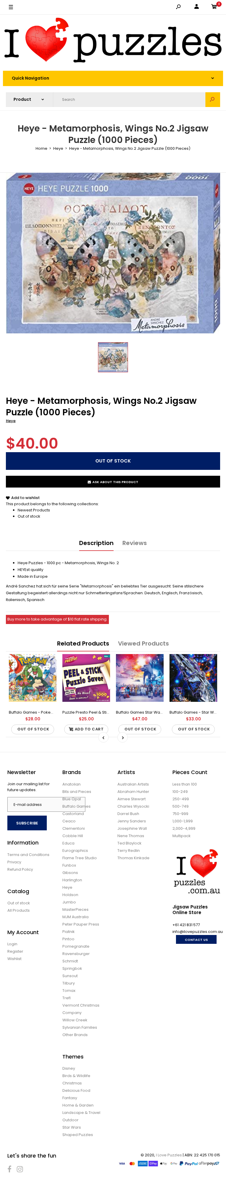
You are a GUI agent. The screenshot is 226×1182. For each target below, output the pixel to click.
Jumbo (69, 902)
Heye (11, 421)
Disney (68, 1068)
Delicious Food (76, 1090)
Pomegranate (75, 946)
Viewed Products (143, 643)
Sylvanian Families (79, 1027)
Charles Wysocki (133, 806)
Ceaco (69, 821)
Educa (68, 843)
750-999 (180, 813)
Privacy (14, 862)
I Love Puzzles (169, 1155)
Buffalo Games (76, 806)
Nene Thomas (130, 836)
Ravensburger (76, 954)
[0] (214, 7)
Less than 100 (184, 784)
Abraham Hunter (133, 791)
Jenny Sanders (131, 821)
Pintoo (68, 939)
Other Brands (75, 1035)
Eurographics (75, 850)
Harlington (72, 880)
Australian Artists (133, 784)
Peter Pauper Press (80, 924)
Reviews (134, 543)
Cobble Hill (72, 836)
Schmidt (70, 961)
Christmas (72, 1083)
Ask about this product (115, 482)
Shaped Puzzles (77, 1134)
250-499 (180, 799)
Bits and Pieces (76, 791)
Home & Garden (78, 1105)
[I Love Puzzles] (113, 41)
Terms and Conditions (28, 854)
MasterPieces (75, 909)
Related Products (83, 643)
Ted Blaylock (129, 843)
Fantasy (69, 1098)
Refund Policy (20, 869)
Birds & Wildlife (76, 1076)
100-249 (180, 791)
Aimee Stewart (131, 799)
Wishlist (14, 959)
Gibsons (70, 872)
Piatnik (68, 931)
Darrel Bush (128, 813)
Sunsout (70, 976)
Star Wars (71, 1127)
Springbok (72, 968)
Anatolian (71, 784)
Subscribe (27, 823)
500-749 (180, 806)
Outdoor (70, 1120)
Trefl (66, 998)
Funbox (69, 865)
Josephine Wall (132, 828)
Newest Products (34, 510)
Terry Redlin (128, 850)
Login (12, 944)
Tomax (68, 990)
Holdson (70, 895)
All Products (18, 910)
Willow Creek (74, 1020)
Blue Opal (71, 799)
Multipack (181, 836)
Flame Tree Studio (79, 858)
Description (96, 543)
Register (15, 951)
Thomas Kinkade (133, 858)
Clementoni (73, 828)
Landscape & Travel (81, 1112)
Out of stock (29, 516)
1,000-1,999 (182, 821)
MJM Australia (75, 917)
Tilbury (68, 983)
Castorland (73, 813)
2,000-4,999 (183, 828)
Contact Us (196, 939)
